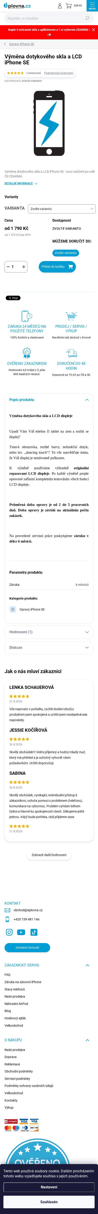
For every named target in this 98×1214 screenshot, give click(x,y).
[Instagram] (9, 931)
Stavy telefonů (15, 989)
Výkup (9, 1107)
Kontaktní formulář (27, 947)
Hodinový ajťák (15, 1018)
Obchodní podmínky (19, 1071)
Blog (8, 1011)
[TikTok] (33, 931)
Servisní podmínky (17, 1078)
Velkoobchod (14, 1025)
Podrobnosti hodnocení (58, 73)
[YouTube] (21, 931)
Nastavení (49, 1187)
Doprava (11, 1057)
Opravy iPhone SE (32, 609)
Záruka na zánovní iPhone (23, 982)
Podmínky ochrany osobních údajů (29, 1086)
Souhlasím (49, 1202)
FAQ (7, 975)
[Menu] (92, 5)
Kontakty (11, 1100)
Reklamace (12, 1064)
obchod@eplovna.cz (28, 910)
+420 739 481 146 (26, 919)
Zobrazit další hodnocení (49, 855)
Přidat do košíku (53, 266)
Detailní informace (19, 183)
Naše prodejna (15, 996)
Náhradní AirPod (16, 1004)
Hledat (87, 18)
